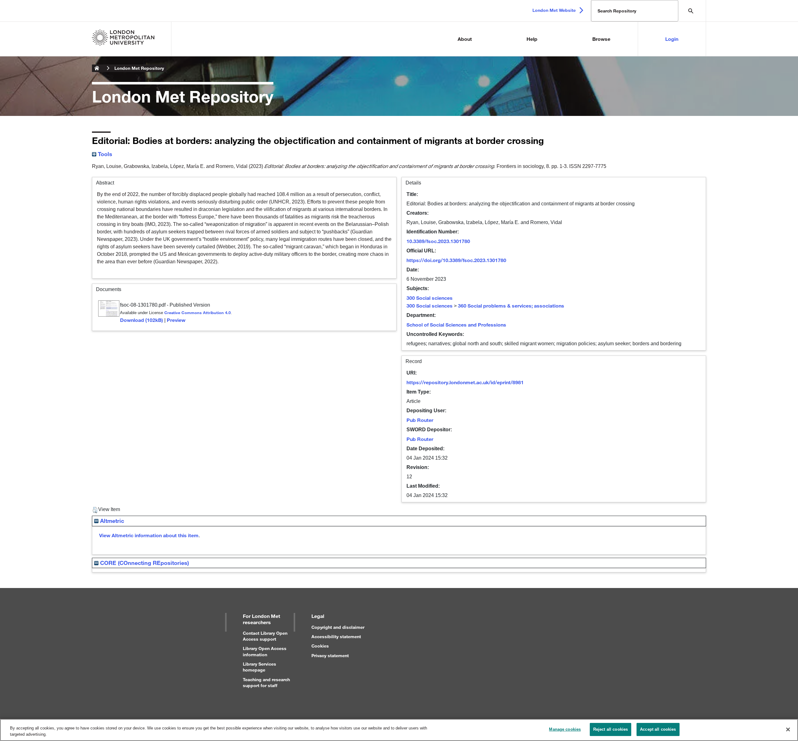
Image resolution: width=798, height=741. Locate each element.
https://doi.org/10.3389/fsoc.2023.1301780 (456, 260)
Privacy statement (330, 655)
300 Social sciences (429, 298)
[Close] (788, 729)
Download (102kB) (141, 320)
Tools (104, 154)
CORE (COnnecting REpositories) (144, 562)
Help (531, 39)
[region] (399, 730)
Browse (601, 39)
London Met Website (554, 10)
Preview (176, 320)
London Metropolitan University (97, 68)
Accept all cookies (658, 729)
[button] (95, 510)
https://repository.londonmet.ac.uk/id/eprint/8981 (465, 382)
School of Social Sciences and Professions (456, 324)
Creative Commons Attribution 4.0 (197, 312)
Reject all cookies (610, 729)
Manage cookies (565, 729)
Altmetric (111, 520)
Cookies (320, 645)
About (465, 39)
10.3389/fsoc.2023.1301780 (438, 241)
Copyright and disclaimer (337, 627)
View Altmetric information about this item (149, 535)
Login (671, 39)
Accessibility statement (336, 636)
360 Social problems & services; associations (511, 305)
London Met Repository (139, 68)
